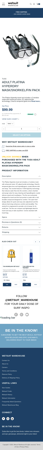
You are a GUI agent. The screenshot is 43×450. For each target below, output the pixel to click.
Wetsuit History (7, 394)
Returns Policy (7, 374)
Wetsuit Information (8, 398)
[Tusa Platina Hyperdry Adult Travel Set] (21, 50)
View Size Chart (10, 119)
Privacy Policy (24, 447)
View (16, 284)
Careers (5, 367)
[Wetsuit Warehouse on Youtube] (12, 418)
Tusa (4, 79)
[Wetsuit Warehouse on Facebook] (3, 418)
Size (3, 123)
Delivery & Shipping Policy (11, 378)
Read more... (36, 101)
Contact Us (6, 360)
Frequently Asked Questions (11, 401)
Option (5, 277)
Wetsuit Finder (7, 391)
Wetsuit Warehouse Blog (10, 405)
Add (7, 284)
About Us (5, 364)
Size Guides (6, 387)
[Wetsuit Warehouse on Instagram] (7, 418)
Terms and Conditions (9, 371)
